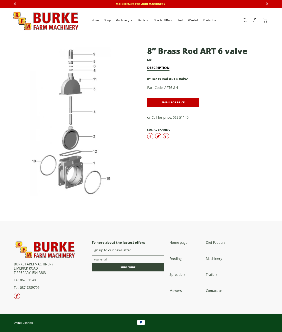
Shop (107, 20)
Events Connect (23, 323)
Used (180, 20)
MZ (149, 60)
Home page (178, 242)
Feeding (175, 258)
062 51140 (180, 117)
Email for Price (173, 102)
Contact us (209, 20)
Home (95, 20)
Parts (142, 20)
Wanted (193, 20)
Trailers (212, 274)
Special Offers (163, 20)
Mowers (175, 290)
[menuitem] (95, 20)
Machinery (123, 20)
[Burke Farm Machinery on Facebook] (17, 297)
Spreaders (177, 274)
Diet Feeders (215, 242)
